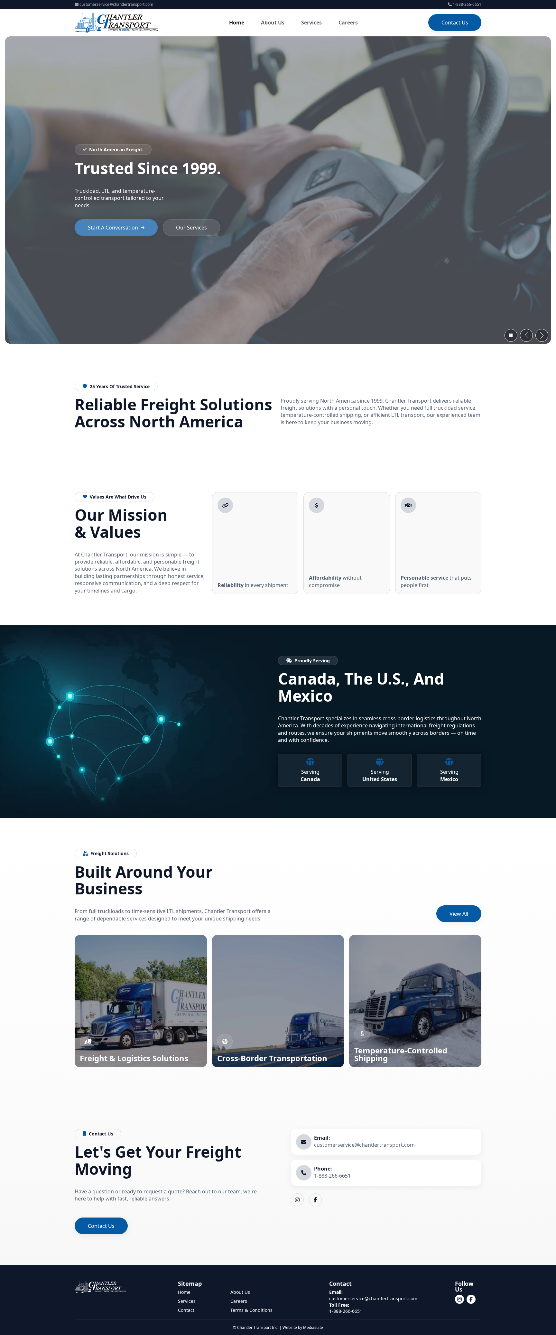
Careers (348, 22)
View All (458, 913)
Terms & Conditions (251, 1310)
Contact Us (454, 22)
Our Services (191, 227)
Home (236, 22)
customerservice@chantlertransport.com (116, 4)
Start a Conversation (113, 227)
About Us (272, 22)
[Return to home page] (116, 23)
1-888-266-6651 (467, 4)
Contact (186, 1310)
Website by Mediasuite (303, 1327)
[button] (526, 335)
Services (311, 22)
